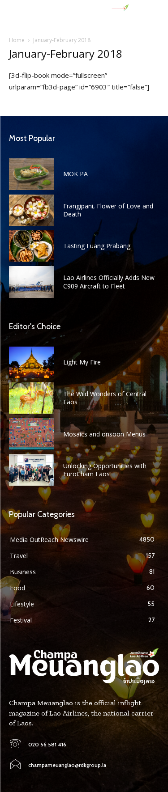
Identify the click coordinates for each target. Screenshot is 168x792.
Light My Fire (82, 362)
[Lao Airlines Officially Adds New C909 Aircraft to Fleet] (31, 281)
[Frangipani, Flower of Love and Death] (31, 210)
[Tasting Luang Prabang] (31, 246)
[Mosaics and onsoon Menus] (31, 433)
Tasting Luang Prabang (96, 245)
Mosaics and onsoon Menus (104, 434)
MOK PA (75, 173)
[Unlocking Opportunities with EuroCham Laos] (31, 470)
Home (17, 40)
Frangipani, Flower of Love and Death (108, 210)
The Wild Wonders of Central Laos (104, 398)
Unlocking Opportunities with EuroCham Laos (104, 470)
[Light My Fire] (31, 362)
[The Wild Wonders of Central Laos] (31, 398)
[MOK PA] (31, 174)
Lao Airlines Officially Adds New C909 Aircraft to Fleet (109, 281)
